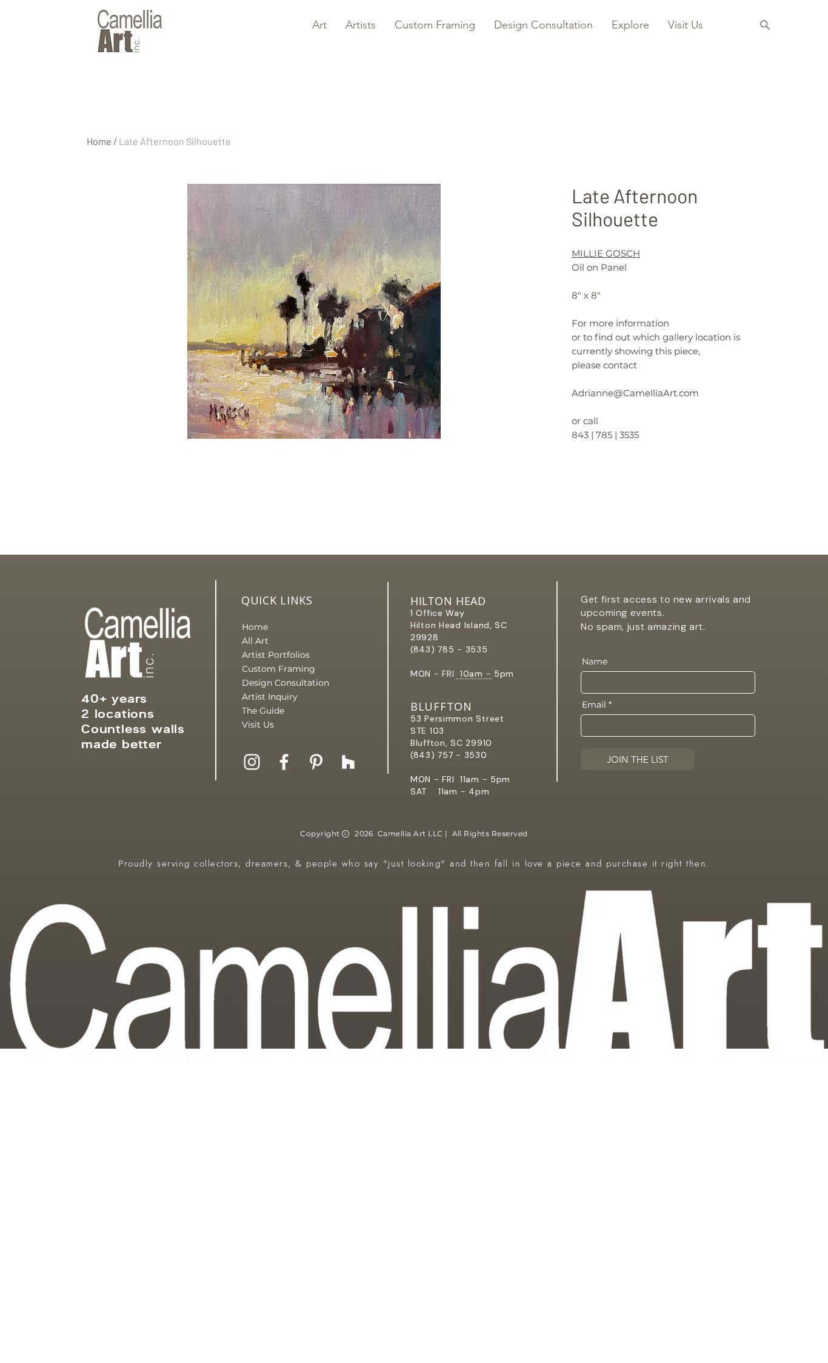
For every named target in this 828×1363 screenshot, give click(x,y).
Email (594, 704)
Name (594, 661)
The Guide (263, 710)
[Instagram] (251, 762)
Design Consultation (284, 682)
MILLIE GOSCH (606, 253)
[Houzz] (348, 762)
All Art (255, 640)
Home (99, 141)
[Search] (764, 25)
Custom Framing (278, 668)
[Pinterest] (316, 762)
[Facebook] (284, 762)
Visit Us (258, 724)
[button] (319, 25)
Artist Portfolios (276, 654)
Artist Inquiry (270, 696)
